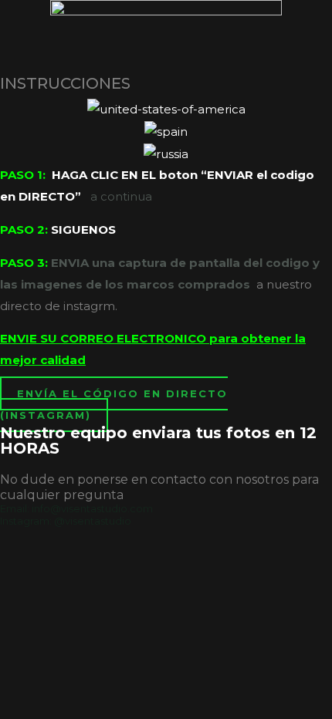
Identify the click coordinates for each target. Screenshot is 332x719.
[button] (114, 404)
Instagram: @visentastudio (65, 521)
